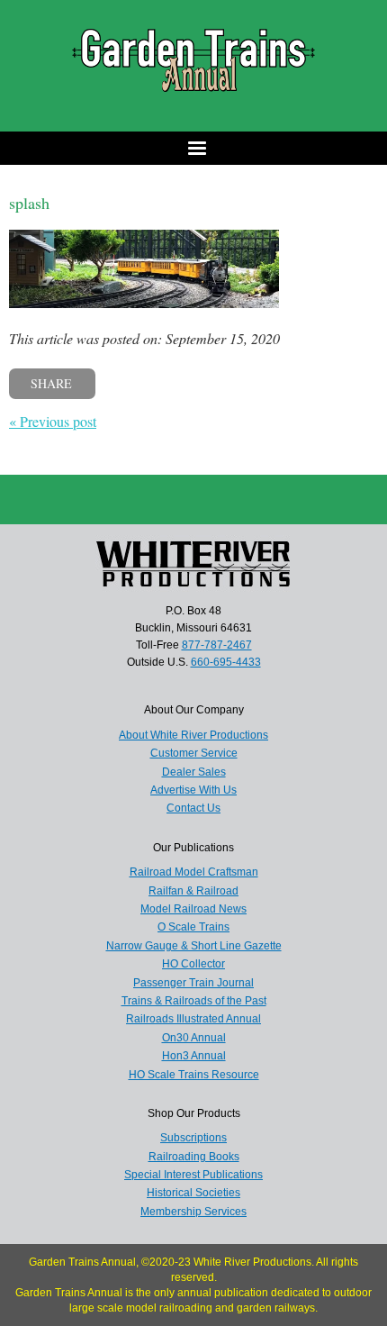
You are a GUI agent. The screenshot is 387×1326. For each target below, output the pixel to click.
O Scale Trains (194, 927)
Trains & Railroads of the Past (194, 1000)
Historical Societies (193, 1192)
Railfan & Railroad (193, 891)
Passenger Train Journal (193, 982)
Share (51, 383)
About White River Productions (193, 735)
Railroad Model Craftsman (194, 872)
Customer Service (194, 753)
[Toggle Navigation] (193, 148)
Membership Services (193, 1211)
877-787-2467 (217, 645)
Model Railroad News (193, 909)
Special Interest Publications (193, 1174)
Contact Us (193, 808)
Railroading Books (193, 1156)
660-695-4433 (226, 662)
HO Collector (193, 964)
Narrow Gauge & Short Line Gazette (194, 946)
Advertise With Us (193, 790)
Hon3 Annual (194, 1055)
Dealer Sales (194, 772)
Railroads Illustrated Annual (193, 1019)
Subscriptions (193, 1137)
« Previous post (52, 421)
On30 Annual (194, 1037)
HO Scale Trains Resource (194, 1074)
